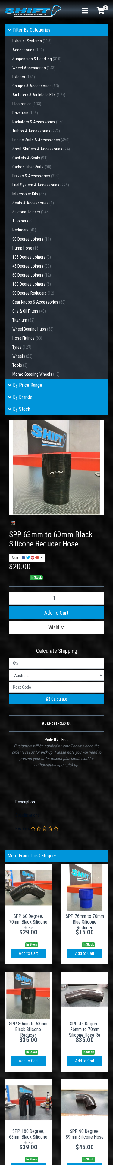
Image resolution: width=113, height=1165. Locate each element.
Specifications (27, 815)
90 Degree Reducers (33, 293)
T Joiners (23, 221)
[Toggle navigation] (85, 11)
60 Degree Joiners (31, 275)
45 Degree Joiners (31, 266)
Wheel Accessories (33, 67)
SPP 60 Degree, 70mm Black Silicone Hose (28, 921)
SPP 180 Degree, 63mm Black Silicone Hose (28, 1136)
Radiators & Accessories (38, 122)
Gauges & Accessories (35, 85)
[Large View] (13, 523)
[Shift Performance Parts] (33, 10)
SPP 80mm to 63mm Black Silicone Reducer (28, 1029)
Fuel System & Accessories (40, 185)
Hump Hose (26, 248)
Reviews (23, 828)
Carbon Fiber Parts (31, 167)
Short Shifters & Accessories (41, 149)
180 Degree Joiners (31, 284)
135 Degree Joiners (31, 257)
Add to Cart (56, 613)
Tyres (21, 347)
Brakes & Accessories (36, 176)
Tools (19, 365)
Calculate (58, 699)
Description (25, 802)
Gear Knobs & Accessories (39, 302)
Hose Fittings (27, 338)
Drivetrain (25, 112)
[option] (12, 523)
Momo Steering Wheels (36, 374)
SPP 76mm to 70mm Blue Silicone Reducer (85, 921)
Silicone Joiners (31, 212)
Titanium (23, 320)
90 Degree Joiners (31, 239)
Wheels (22, 356)
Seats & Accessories (33, 203)
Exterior (23, 76)
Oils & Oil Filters (29, 311)
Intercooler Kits (29, 194)
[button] (56, 627)
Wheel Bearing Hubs (33, 329)
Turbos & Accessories (36, 131)
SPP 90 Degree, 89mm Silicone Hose (85, 1134)
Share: (17, 558)
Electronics (26, 103)
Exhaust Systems (32, 40)
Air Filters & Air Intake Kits (38, 94)
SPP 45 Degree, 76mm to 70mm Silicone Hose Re (84, 1029)
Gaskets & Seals (30, 158)
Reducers (24, 230)
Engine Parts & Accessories (41, 140)
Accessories (28, 49)
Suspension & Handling (36, 58)
